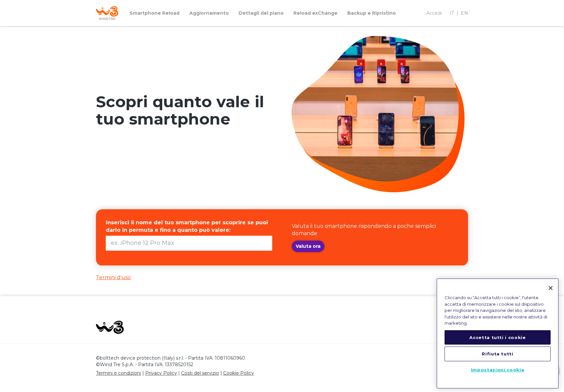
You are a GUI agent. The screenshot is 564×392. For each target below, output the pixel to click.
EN (464, 13)
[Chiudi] (550, 288)
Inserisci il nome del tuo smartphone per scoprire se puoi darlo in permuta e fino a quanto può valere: (187, 226)
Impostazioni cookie (497, 370)
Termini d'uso (113, 277)
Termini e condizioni (118, 373)
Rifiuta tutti (497, 353)
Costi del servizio (200, 373)
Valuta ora (308, 246)
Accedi (434, 13)
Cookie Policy (238, 373)
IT (452, 13)
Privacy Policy (161, 373)
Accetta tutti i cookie (497, 337)
